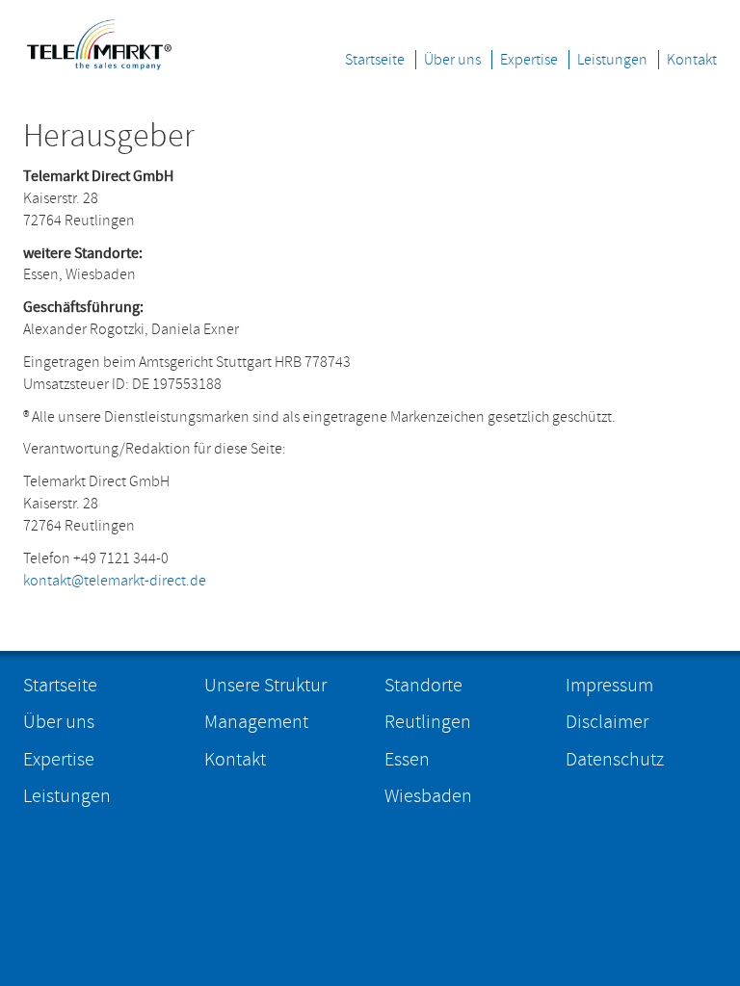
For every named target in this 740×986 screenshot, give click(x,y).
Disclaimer (607, 722)
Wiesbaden (428, 796)
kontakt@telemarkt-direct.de (114, 580)
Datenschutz (615, 759)
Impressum (609, 685)
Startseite (375, 59)
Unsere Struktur (265, 685)
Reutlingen (427, 722)
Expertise (529, 59)
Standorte (423, 685)
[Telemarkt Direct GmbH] (99, 41)
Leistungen (612, 59)
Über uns (452, 59)
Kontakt (692, 59)
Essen (407, 759)
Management (256, 722)
